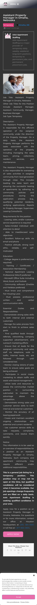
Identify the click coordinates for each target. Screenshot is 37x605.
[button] (34, 575)
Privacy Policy (24, 602)
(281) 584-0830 (27, 525)
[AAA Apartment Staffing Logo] (6, 3)
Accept (18, 597)
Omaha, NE (24, 25)
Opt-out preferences (13, 602)
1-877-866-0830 (22, 528)
